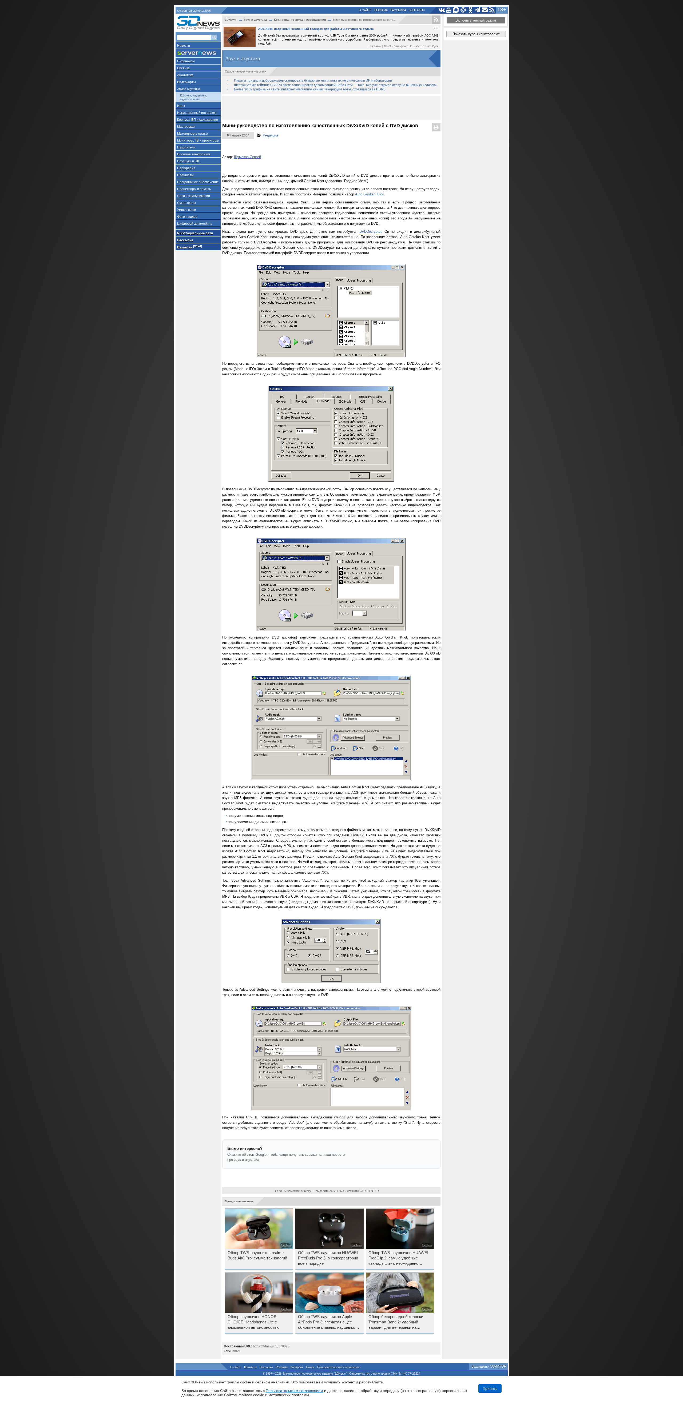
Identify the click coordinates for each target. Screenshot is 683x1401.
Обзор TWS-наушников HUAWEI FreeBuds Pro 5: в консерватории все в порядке (328, 1258)
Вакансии (189, 247)
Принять (490, 1388)
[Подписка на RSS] (492, 10)
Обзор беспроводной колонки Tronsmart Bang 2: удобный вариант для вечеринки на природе (395, 1322)
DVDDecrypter (370, 232)
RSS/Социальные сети (195, 233)
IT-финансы (186, 61)
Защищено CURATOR (488, 1366)
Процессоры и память (194, 189)
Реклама (381, 10)
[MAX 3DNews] (456, 10)
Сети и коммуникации (193, 196)
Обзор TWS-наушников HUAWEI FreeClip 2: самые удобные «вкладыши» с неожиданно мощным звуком (398, 1258)
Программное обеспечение (198, 182)
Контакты (417, 10)
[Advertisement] (331, 108)
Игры (181, 106)
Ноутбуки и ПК (188, 161)
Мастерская (186, 127)
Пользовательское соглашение (338, 1367)
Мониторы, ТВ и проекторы (198, 140)
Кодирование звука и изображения (300, 19)
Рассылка (398, 10)
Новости (183, 45)
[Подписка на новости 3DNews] (485, 10)
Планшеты (185, 175)
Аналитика (185, 75)
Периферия (186, 168)
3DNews (230, 19)
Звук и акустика (188, 89)
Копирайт (297, 1367)
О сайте (365, 10)
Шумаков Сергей (247, 157)
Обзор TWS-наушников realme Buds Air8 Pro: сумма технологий (257, 1255)
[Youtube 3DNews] (448, 10)
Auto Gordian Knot (369, 194)
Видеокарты (186, 82)
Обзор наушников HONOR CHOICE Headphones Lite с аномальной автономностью (253, 1322)
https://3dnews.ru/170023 (271, 1346)
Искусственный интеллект (197, 113)
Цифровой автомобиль (194, 224)
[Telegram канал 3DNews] (477, 10)
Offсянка (183, 68)
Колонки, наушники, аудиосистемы (193, 97)
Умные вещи (186, 210)
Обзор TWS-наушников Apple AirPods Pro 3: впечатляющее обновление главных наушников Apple (327, 1322)
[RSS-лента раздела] (436, 19)
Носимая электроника (194, 154)
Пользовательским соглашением (294, 1390)
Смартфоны (186, 203)
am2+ (236, 1351)
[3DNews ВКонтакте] (441, 10)
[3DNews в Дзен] (463, 10)
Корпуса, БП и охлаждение (197, 120)
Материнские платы (192, 133)
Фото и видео (187, 217)
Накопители (186, 147)
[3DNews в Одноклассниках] (470, 10)
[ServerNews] (198, 53)
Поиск (310, 1367)
